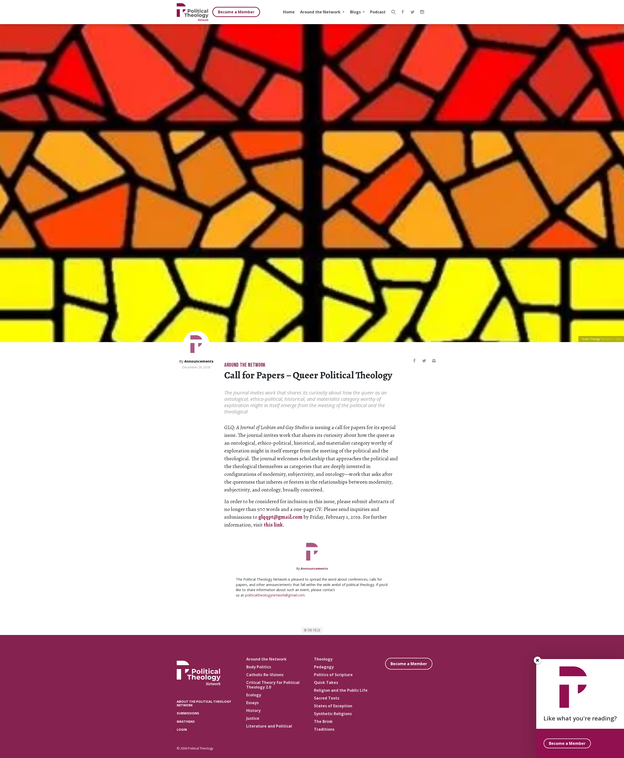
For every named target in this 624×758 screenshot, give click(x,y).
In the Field (312, 630)
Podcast (378, 12)
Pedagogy (324, 667)
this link (273, 524)
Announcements (199, 361)
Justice (252, 718)
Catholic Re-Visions (264, 674)
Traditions (324, 729)
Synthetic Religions (333, 713)
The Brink (323, 721)
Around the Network (320, 12)
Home (289, 12)
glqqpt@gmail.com (280, 517)
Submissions (188, 713)
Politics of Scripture (333, 674)
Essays (252, 702)
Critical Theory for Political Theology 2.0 (273, 685)
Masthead (186, 721)
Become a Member (236, 12)
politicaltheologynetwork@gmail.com (275, 595)
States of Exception (333, 706)
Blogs (356, 12)
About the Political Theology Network (204, 703)
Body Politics (258, 667)
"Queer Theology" (591, 339)
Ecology (253, 695)
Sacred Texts (326, 698)
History (253, 710)
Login (182, 729)
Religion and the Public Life (341, 690)
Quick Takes (326, 682)
